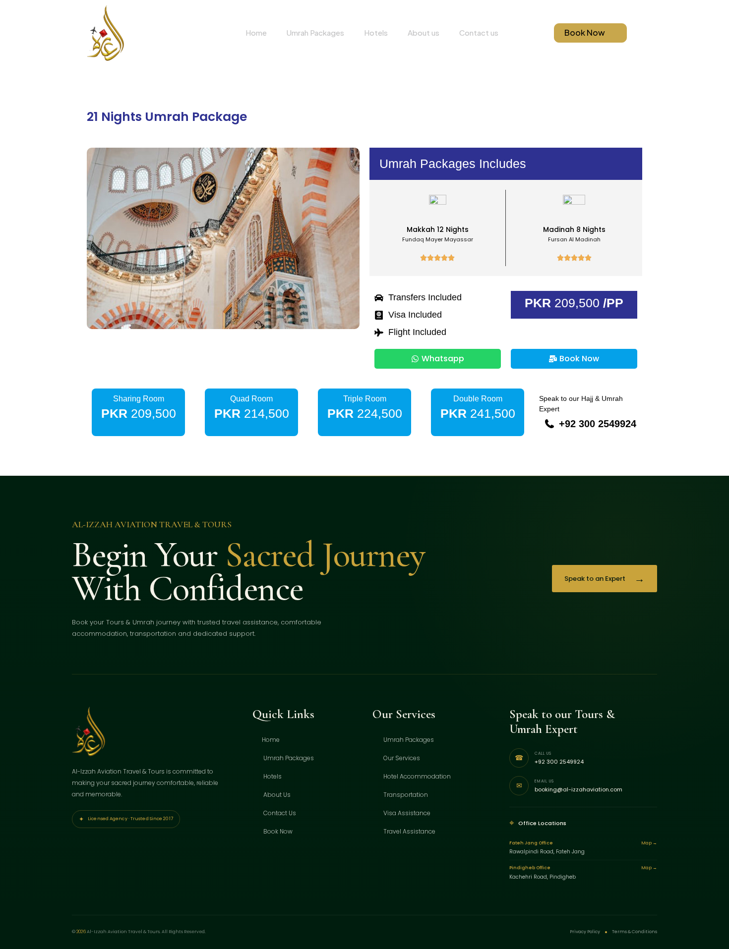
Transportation (405, 794)
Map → (649, 843)
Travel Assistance (408, 831)
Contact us (478, 32)
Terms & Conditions (634, 932)
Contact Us (279, 813)
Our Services (401, 758)
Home (256, 32)
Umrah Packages (315, 32)
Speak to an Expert (604, 578)
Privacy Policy (585, 932)
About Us (276, 794)
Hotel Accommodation (416, 776)
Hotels (376, 32)
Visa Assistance (406, 813)
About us (423, 32)
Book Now (277, 831)
